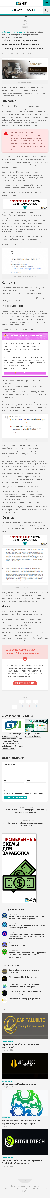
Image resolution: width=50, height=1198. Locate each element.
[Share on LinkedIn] (35, 704)
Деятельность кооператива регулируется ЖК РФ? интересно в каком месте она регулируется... (27, 955)
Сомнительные (20, 54)
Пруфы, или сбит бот (17, 945)
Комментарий (10, 765)
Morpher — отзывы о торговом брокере (34, 735)
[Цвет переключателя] (46, 3)
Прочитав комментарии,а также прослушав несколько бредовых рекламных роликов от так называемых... (27, 936)
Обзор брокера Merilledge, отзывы (23, 977)
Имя (6, 780)
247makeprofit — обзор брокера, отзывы (25, 999)
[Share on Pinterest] (28, 704)
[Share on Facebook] (21, 704)
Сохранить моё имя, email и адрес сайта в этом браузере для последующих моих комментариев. (24, 792)
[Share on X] (14, 707)
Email (28, 780)
